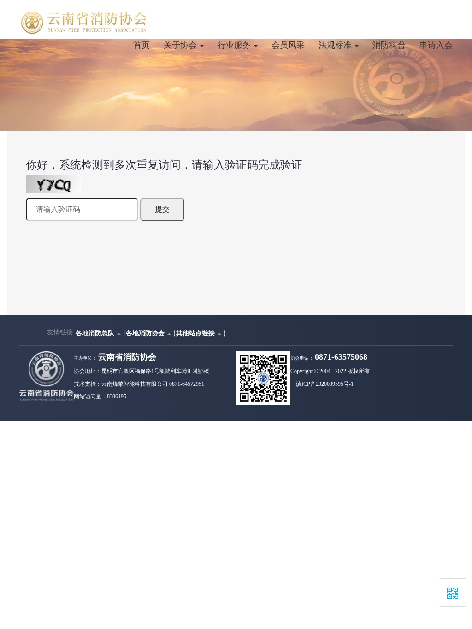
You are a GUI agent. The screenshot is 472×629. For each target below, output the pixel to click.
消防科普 (389, 45)
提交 (162, 209)
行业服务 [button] (235, 45)
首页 (141, 45)
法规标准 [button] (336, 45)
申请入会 (436, 45)
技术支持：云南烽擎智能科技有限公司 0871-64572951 (139, 384)
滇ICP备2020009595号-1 (325, 384)
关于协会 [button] (181, 45)
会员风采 (288, 45)
